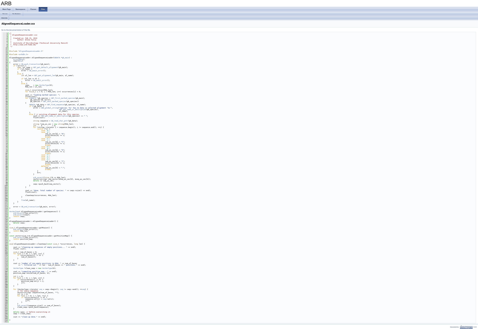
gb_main (65, 58)
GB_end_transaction (30, 207)
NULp (21, 59)
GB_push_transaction (30, 64)
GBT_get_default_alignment (45, 67)
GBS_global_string (49, 108)
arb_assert (38, 177)
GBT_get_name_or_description (72, 109)
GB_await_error (36, 71)
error (15, 59)
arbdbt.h (23, 54)
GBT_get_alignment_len (44, 75)
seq (40, 289)
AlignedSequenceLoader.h (30, 51)
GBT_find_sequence (55, 105)
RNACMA (4, 18)
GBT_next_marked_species (54, 101)
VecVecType (44, 85)
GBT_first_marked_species (63, 98)
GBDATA (57, 58)
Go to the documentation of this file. (15, 30)
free (23, 200)
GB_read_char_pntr (59, 121)
